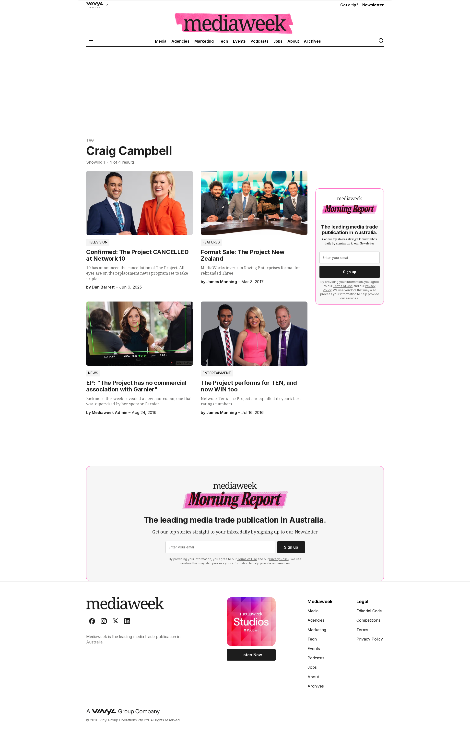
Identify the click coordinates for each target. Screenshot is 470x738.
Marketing (204, 41)
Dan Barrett (103, 287)
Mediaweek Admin (109, 412)
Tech (223, 41)
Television (97, 242)
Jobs (277, 41)
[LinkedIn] (127, 622)
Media (160, 41)
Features (211, 242)
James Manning (221, 281)
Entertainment (217, 373)
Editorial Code (369, 610)
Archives (312, 41)
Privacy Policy (279, 559)
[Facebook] (92, 622)
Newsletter (373, 5)
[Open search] (381, 41)
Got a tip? (349, 5)
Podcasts (260, 41)
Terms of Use (343, 286)
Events (239, 41)
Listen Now (251, 654)
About (293, 41)
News (93, 373)
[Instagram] (104, 622)
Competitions (368, 620)
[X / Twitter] (115, 622)
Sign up (349, 272)
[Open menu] (91, 41)
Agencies (180, 41)
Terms (362, 629)
